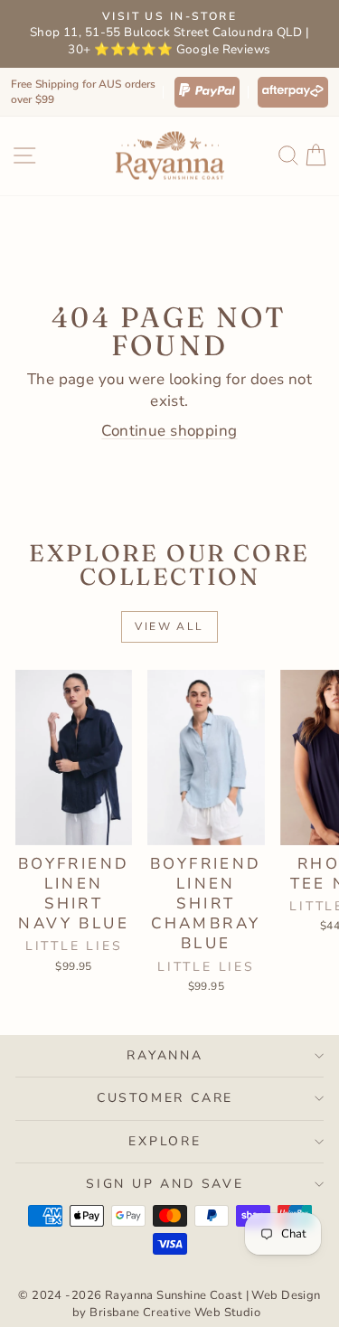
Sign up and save (165, 1183)
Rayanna (165, 1055)
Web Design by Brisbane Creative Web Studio (196, 1303)
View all (169, 626)
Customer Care (165, 1097)
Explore (165, 1141)
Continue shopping (169, 430)
